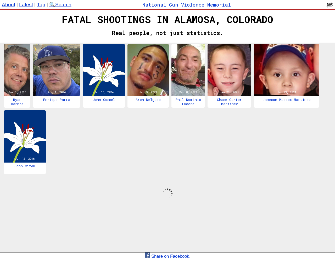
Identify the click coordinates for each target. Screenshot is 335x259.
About (8, 4)
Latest (26, 4)
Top (41, 4)
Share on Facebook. (170, 256)
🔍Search (60, 4)
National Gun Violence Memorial (186, 4)
